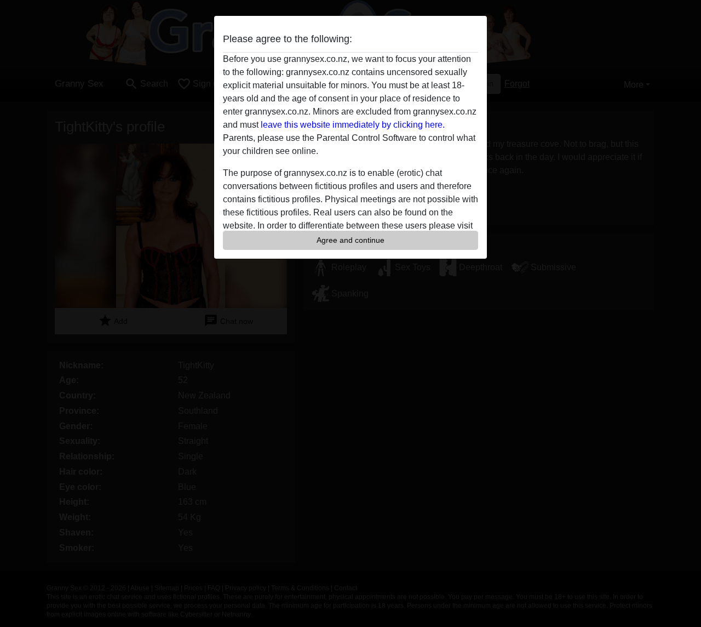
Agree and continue (350, 240)
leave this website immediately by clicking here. (353, 124)
